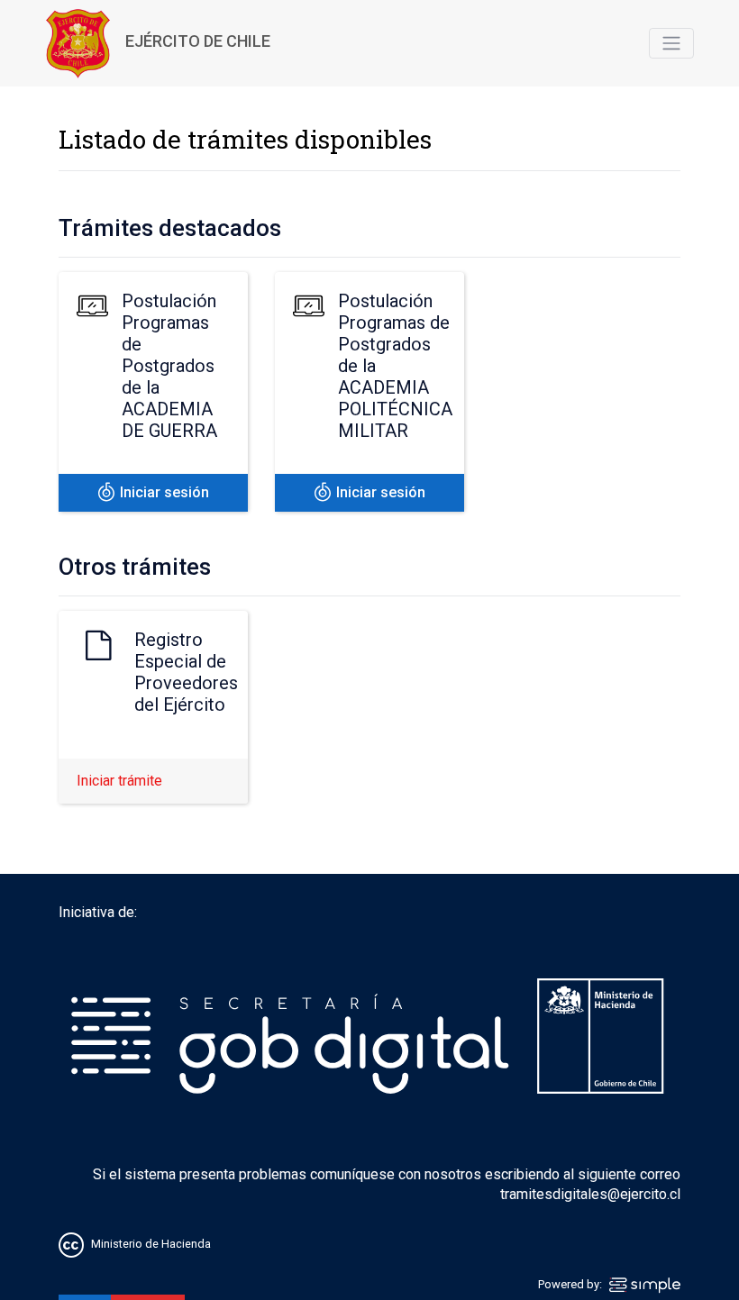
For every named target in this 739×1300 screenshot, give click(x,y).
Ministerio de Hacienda (151, 1244)
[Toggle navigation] (671, 43)
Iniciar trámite (119, 780)
